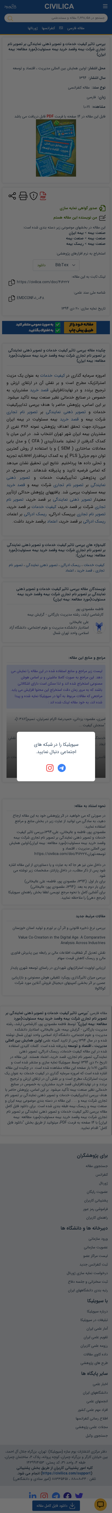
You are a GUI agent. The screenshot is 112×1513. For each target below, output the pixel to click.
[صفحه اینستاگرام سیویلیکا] (50, 768)
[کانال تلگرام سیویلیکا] (62, 768)
